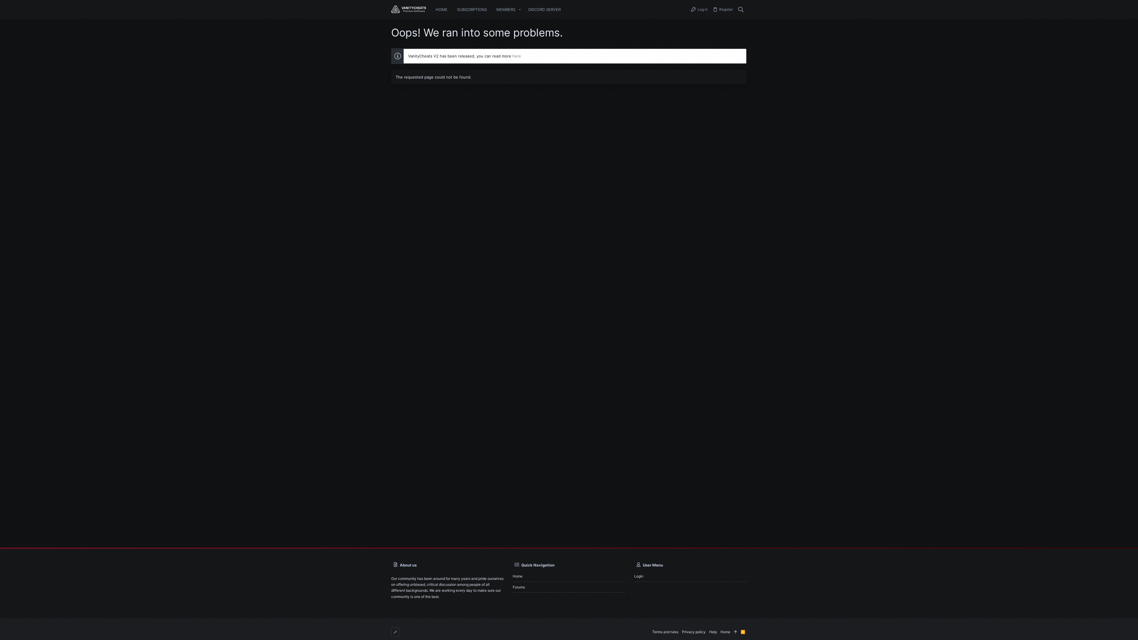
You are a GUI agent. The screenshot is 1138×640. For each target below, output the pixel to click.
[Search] (741, 9)
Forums (519, 587)
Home (517, 576)
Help (713, 632)
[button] (520, 9)
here (516, 56)
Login (638, 576)
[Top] (735, 632)
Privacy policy (694, 632)
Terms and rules (665, 632)
